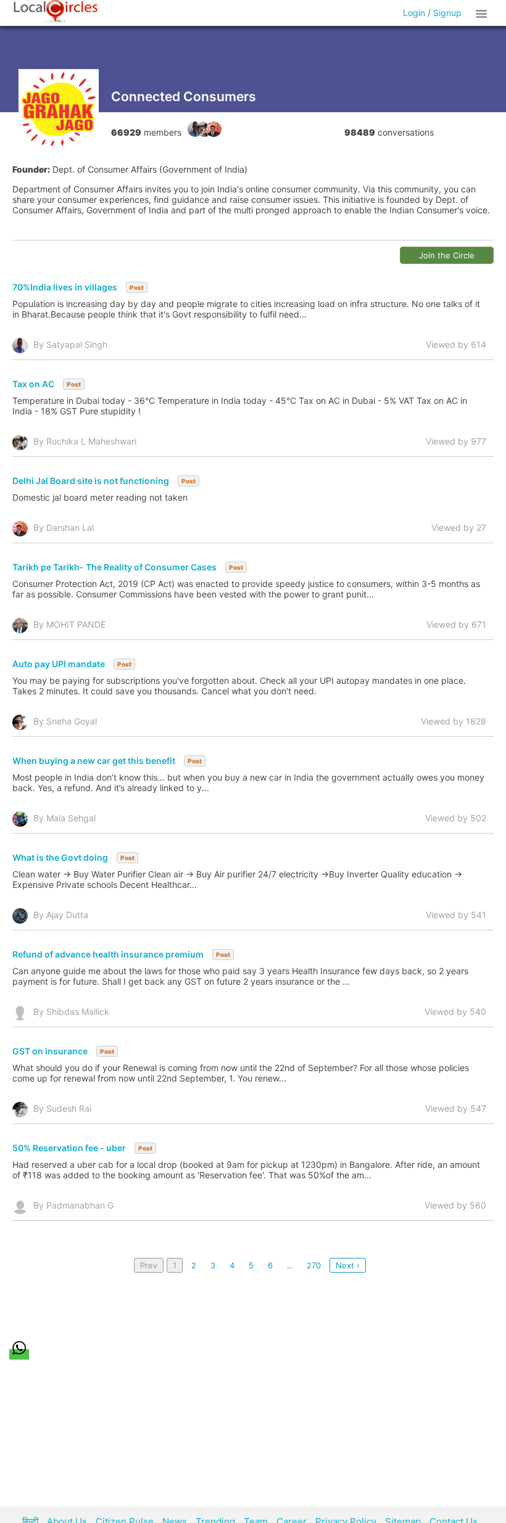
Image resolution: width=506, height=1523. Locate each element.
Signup (447, 12)
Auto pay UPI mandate (58, 664)
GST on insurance (50, 1051)
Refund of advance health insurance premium (108, 954)
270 (314, 1265)
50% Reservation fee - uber (69, 1148)
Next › (348, 1265)
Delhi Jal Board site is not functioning (90, 480)
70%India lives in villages (64, 287)
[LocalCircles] (55, 11)
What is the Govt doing (60, 857)
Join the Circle (447, 255)
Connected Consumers (183, 96)
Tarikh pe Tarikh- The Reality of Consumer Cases (114, 567)
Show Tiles (483, 13)
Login (414, 12)
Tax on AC (33, 384)
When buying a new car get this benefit (93, 760)
